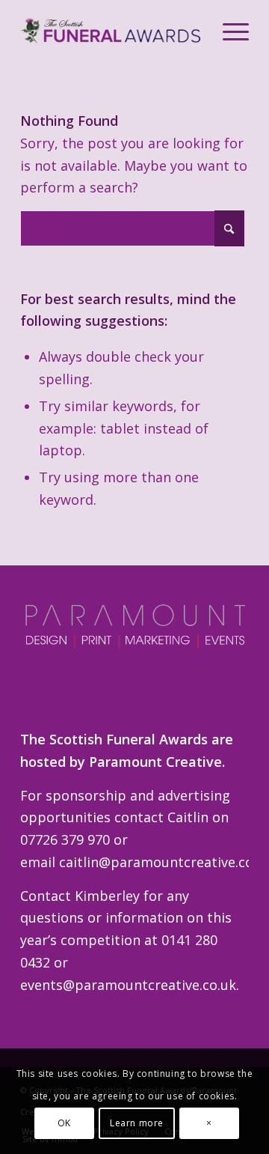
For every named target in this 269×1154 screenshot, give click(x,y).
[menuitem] (228, 31)
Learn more (137, 1123)
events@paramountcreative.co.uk (128, 985)
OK (64, 1123)
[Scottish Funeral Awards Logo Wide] (111, 31)
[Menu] (228, 31)
